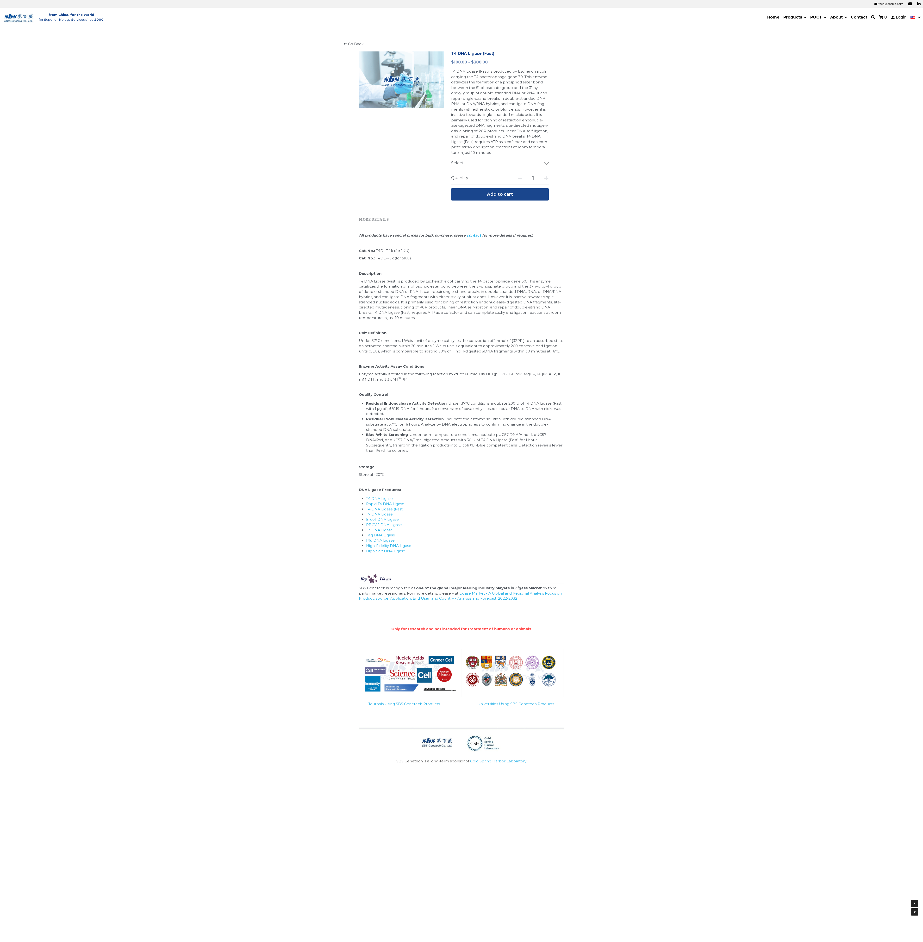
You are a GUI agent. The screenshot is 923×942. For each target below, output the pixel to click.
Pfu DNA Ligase (380, 540)
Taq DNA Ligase (380, 535)
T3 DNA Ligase (379, 530)
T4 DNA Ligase (379, 498)
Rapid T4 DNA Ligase (385, 504)
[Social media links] (910, 4)
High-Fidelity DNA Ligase (388, 545)
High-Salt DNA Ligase (385, 551)
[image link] (18, 17)
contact (474, 235)
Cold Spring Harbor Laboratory (498, 761)
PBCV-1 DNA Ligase (384, 524)
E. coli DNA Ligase (382, 519)
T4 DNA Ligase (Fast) (385, 509)
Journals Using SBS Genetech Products (404, 704)
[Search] (873, 17)
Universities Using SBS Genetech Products (515, 704)
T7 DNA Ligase (379, 514)
